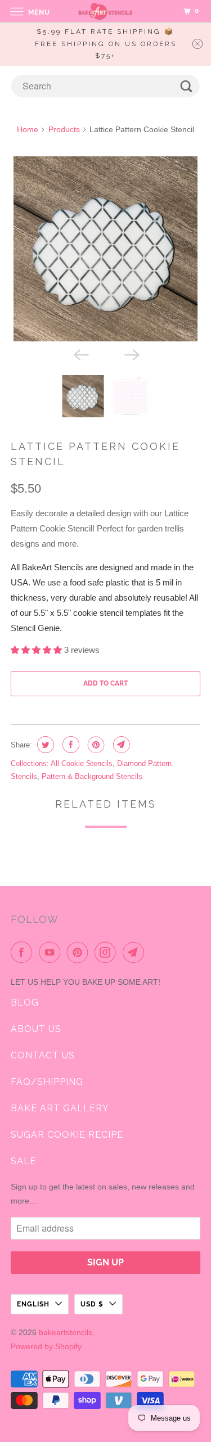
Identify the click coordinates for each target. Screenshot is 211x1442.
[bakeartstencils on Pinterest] (80, 952)
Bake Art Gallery (60, 1108)
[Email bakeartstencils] (136, 952)
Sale (23, 1161)
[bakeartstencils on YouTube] (52, 952)
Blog (25, 1002)
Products (64, 129)
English (33, 1304)
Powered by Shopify (46, 1346)
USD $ (92, 1304)
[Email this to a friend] (120, 744)
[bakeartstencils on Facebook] (24, 952)
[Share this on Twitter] (44, 744)
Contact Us (43, 1055)
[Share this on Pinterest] (95, 744)
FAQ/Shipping (47, 1081)
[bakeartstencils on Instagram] (107, 952)
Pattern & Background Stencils (92, 776)
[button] (37, 650)
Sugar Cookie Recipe (67, 1134)
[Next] (131, 353)
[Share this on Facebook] (69, 744)
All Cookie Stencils (82, 763)
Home (27, 129)
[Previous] (80, 353)
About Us (36, 1029)
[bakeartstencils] (106, 11)
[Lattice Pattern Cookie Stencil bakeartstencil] (105, 249)
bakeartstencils (65, 1332)
